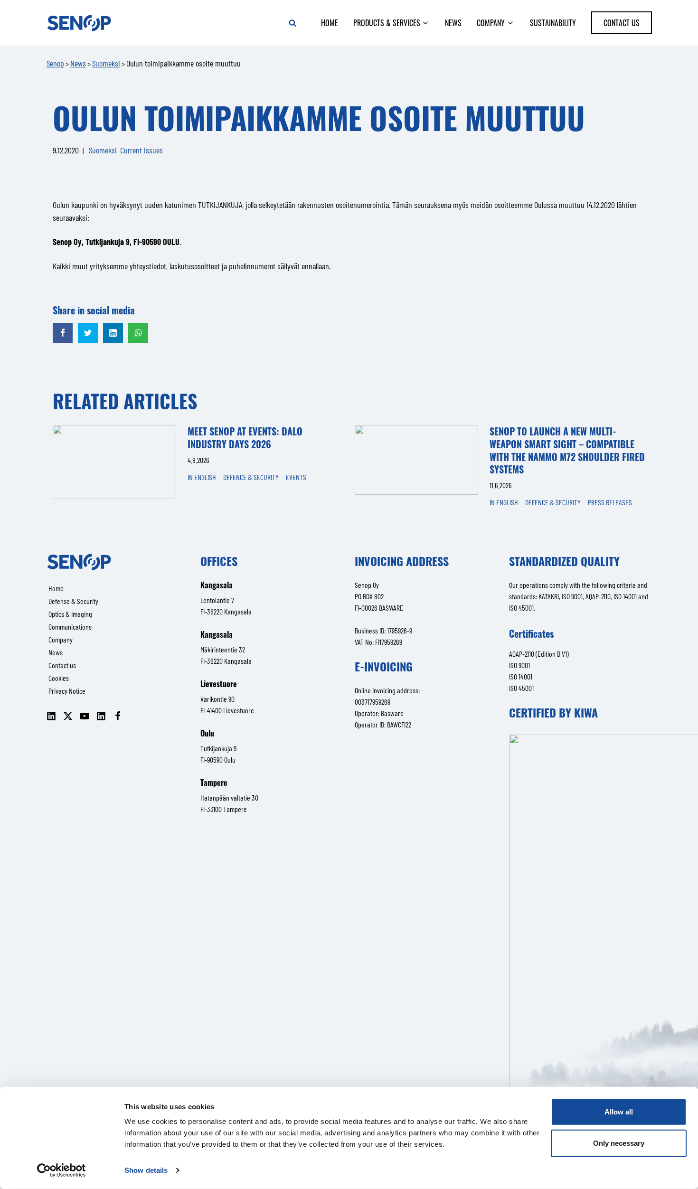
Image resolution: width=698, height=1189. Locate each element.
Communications (70, 626)
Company (491, 22)
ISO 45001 (521, 687)
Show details (146, 1170)
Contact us (622, 22)
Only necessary (618, 1143)
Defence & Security (251, 476)
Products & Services (386, 22)
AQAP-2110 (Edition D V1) (539, 653)
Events (296, 476)
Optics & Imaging (70, 613)
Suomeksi (103, 150)
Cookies (58, 677)
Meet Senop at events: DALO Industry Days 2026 (245, 437)
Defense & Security (73, 600)
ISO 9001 (519, 665)
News (453, 22)
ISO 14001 (520, 676)
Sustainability (553, 22)
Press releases (610, 502)
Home (329, 22)
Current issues (141, 150)
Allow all (618, 1112)
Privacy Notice (66, 690)
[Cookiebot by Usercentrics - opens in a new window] (61, 1170)
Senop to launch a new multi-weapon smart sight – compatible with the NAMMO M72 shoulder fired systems (567, 450)
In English (202, 476)
